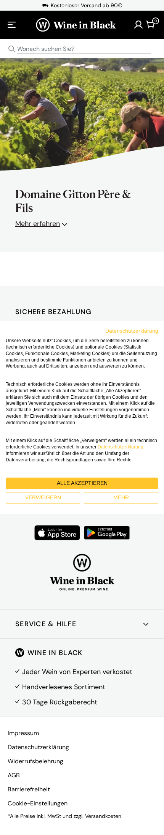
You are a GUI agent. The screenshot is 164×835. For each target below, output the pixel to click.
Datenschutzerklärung (38, 747)
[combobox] (82, 49)
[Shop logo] (76, 24)
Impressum (23, 733)
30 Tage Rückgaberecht (59, 702)
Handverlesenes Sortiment (63, 686)
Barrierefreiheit (29, 789)
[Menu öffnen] (12, 25)
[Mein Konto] (138, 24)
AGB (14, 775)
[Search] (12, 49)
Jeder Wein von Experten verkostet (77, 671)
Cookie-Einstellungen (38, 803)
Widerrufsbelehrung (35, 761)
